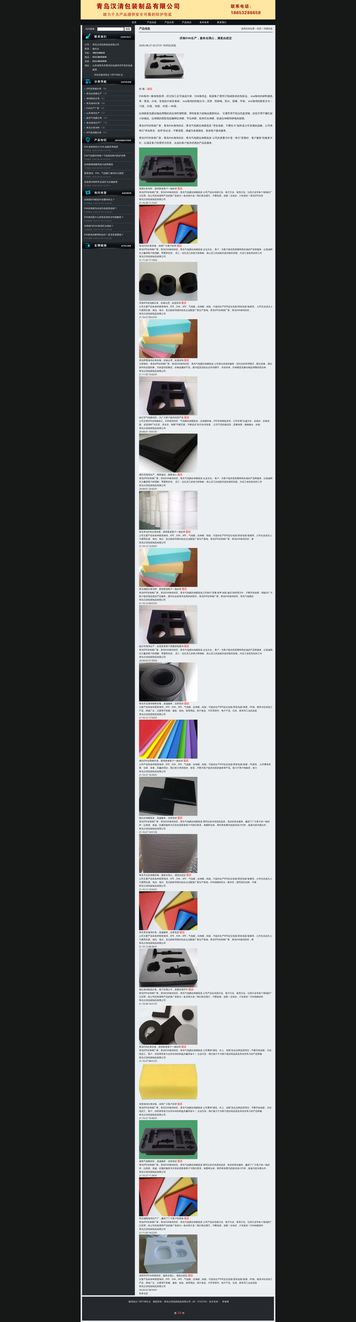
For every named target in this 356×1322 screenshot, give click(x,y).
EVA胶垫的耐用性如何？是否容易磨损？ (104, 234)
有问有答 (204, 22)
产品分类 (169, 22)
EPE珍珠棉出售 (93, 88)
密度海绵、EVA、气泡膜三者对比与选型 (104, 173)
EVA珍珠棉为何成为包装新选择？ (100, 208)
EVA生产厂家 (92, 108)
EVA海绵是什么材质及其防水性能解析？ (104, 217)
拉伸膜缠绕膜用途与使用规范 (98, 164)
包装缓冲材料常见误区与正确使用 (101, 181)
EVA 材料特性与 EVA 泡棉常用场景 (101, 146)
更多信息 (143, 1293)
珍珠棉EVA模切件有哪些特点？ (99, 199)
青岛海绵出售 (93, 103)
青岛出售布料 (93, 127)
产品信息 (151, 22)
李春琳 (225, 1301)
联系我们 (222, 22)
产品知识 (186, 22)
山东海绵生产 (93, 113)
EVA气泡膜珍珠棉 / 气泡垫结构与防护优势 (105, 155)
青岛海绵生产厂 (94, 122)
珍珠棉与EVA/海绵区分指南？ (98, 225)
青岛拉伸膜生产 (94, 93)
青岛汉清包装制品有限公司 (152, 199)
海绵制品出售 (93, 98)
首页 (134, 22)
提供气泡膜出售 (94, 117)
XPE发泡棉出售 (93, 132)
